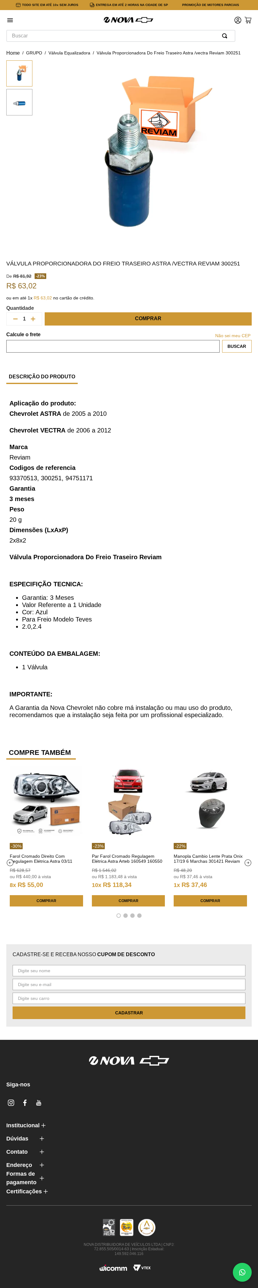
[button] (10, 20)
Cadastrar (129, 1012)
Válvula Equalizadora (69, 52)
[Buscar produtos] (226, 36)
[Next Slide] (248, 863)
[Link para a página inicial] (13, 53)
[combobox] (120, 36)
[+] (33, 319)
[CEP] (113, 342)
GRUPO (34, 52)
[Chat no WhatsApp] (242, 1272)
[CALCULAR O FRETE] (237, 346)
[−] (15, 319)
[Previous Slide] (10, 863)
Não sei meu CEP (232, 335)
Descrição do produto (42, 376)
